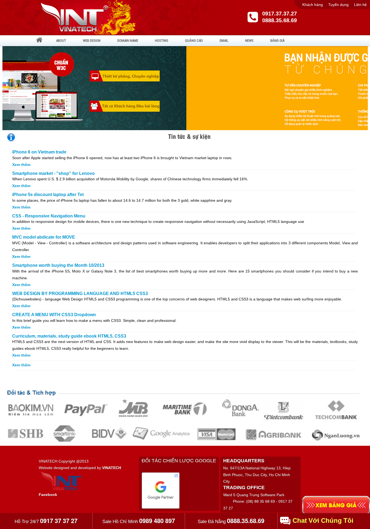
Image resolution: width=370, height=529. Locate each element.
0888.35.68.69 (279, 20)
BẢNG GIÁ (277, 41)
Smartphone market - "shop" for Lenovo (53, 173)
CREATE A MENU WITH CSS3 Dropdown (54, 314)
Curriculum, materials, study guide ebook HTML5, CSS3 (69, 336)
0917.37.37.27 (279, 14)
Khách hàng (312, 4)
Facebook (48, 494)
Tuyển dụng (338, 4)
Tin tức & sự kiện (189, 136)
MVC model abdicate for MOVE (43, 237)
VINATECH (111, 468)
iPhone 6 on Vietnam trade (39, 152)
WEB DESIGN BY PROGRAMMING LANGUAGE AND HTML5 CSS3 (80, 293)
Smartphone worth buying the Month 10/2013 (58, 265)
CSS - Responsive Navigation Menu (48, 216)
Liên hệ (360, 4)
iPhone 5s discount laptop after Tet (48, 194)
